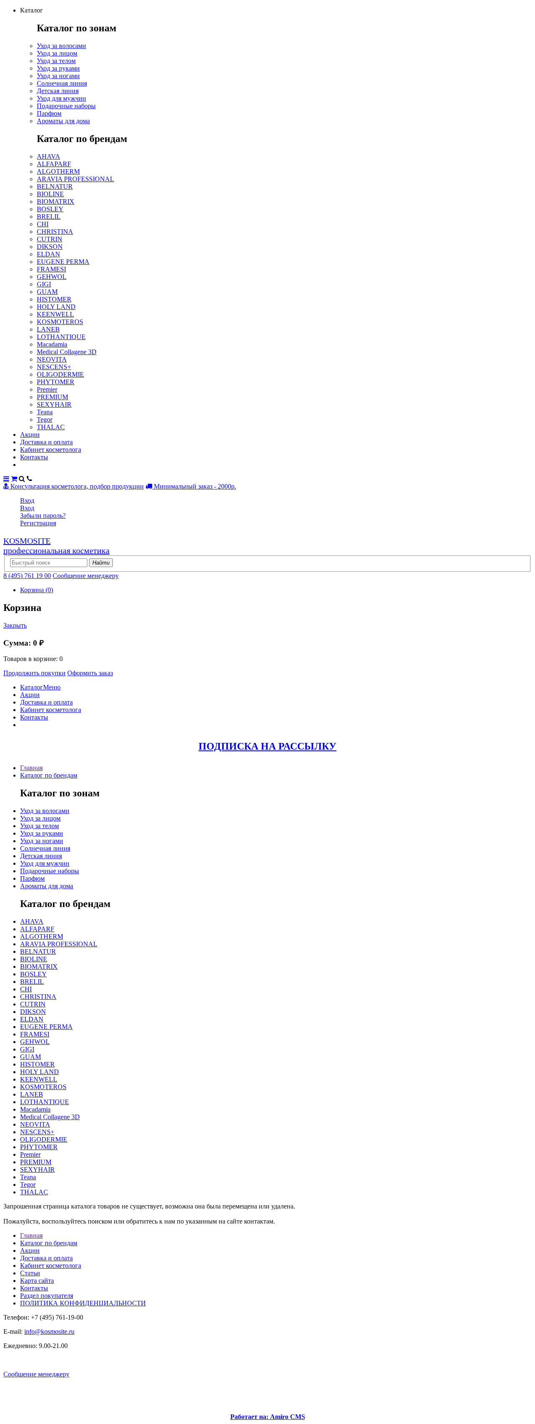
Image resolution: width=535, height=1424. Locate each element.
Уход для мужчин (61, 98)
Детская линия (58, 90)
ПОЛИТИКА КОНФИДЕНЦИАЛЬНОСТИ (83, 1303)
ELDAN (48, 254)
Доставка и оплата (46, 442)
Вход (27, 500)
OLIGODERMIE (60, 374)
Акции (30, 434)
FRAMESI (51, 269)
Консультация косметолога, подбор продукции (76, 486)
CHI (42, 224)
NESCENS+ (54, 366)
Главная (31, 767)
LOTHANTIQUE (61, 336)
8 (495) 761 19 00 (27, 575)
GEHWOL (51, 276)
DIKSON (50, 246)
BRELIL (49, 216)
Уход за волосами (61, 45)
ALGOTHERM (58, 171)
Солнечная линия (62, 83)
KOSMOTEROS (60, 321)
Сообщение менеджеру (86, 575)
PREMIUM (52, 396)
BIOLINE (50, 194)
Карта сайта (37, 1280)
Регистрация (38, 523)
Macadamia (52, 344)
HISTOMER (54, 299)
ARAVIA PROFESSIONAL (75, 178)
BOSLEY (50, 209)
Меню (52, 687)
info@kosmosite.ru (49, 1331)
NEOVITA (52, 359)
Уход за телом (56, 60)
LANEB (48, 329)
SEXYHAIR (54, 404)
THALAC (51, 427)
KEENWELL (55, 314)
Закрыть (15, 625)
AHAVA (48, 156)
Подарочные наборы (66, 105)
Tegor (44, 419)
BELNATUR (55, 186)
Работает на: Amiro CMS (267, 1416)
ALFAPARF (54, 163)
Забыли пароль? (43, 515)
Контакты (34, 457)
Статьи (30, 1273)
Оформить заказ (90, 673)
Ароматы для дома (63, 120)
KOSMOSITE (56, 545)
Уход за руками (58, 68)
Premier (47, 389)
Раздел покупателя (46, 1295)
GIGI (44, 284)
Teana (45, 412)
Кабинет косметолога (50, 449)
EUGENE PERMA (63, 261)
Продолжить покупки (34, 673)
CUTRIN (49, 239)
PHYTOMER (55, 381)
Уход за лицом (57, 53)
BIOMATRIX (55, 201)
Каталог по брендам (48, 775)
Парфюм (49, 113)
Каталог (31, 687)
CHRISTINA (55, 231)
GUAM (47, 291)
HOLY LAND (56, 306)
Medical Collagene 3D (67, 351)
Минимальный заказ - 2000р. (194, 486)
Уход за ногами (58, 75)
